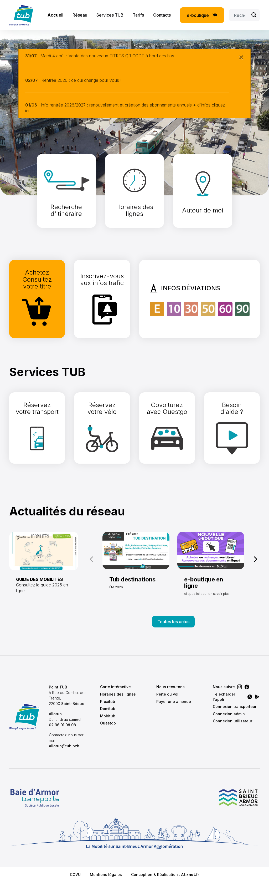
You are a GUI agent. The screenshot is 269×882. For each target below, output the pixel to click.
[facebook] (247, 687)
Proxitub (107, 701)
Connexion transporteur (234, 706)
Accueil (55, 15)
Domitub (107, 708)
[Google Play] (257, 696)
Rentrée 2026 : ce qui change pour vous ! (81, 80)
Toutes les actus (173, 621)
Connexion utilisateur (232, 721)
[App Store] (249, 696)
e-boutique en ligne (203, 582)
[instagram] (239, 687)
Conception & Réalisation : (165, 874)
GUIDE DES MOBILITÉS (39, 579)
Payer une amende (173, 701)
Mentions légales (106, 874)
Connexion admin (229, 714)
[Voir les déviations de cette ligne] (157, 308)
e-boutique (198, 15)
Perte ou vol (167, 694)
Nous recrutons (170, 687)
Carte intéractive (115, 687)
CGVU (75, 874)
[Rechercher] (254, 15)
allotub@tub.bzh (64, 746)
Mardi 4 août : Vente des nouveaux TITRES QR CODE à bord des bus (107, 55)
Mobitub (107, 716)
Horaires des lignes (118, 694)
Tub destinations (132, 579)
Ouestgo (108, 723)
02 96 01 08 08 (62, 725)
